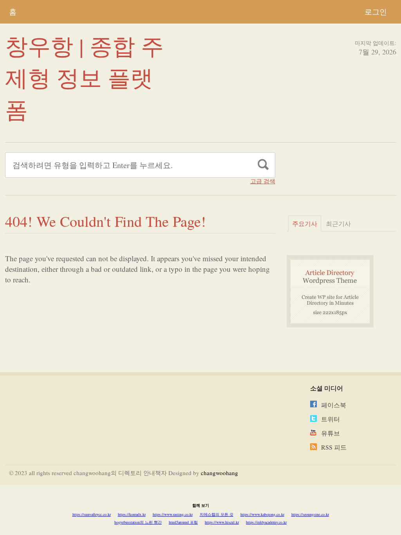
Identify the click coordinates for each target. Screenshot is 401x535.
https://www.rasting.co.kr (173, 514)
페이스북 (333, 405)
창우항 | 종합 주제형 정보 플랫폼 (84, 77)
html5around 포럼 (183, 522)
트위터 (330, 419)
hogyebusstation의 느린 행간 (138, 522)
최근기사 (338, 223)
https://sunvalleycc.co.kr (91, 514)
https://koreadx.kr (132, 514)
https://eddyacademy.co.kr (266, 522)
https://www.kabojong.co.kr (262, 514)
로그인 (376, 11)
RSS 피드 (334, 447)
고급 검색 (262, 181)
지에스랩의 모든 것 (216, 514)
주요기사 (304, 223)
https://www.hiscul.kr (222, 522)
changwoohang (219, 473)
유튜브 (330, 433)
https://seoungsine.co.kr (310, 514)
